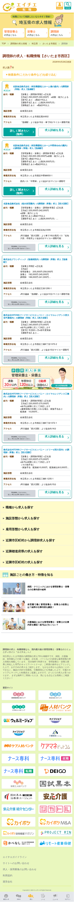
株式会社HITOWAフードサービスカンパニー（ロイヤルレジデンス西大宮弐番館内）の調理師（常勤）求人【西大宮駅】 (36, 316)
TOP (4, 43)
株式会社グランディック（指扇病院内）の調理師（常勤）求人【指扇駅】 (35, 260)
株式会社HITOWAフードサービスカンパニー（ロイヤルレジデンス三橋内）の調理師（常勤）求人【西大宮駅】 (36, 395)
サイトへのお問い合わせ (16, 863)
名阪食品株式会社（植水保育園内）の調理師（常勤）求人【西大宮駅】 (36, 203)
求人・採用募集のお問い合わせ (19, 869)
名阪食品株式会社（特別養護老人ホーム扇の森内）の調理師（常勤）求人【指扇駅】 (41, 87)
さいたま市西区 (49, 43)
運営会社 (7, 881)
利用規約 (7, 875)
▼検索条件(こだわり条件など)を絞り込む (30, 74)
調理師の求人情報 (18, 43)
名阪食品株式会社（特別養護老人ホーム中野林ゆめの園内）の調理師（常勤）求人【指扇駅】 (41, 146)
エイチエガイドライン (15, 857)
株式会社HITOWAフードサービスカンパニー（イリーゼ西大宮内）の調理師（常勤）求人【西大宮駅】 (36, 451)
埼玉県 (35, 43)
